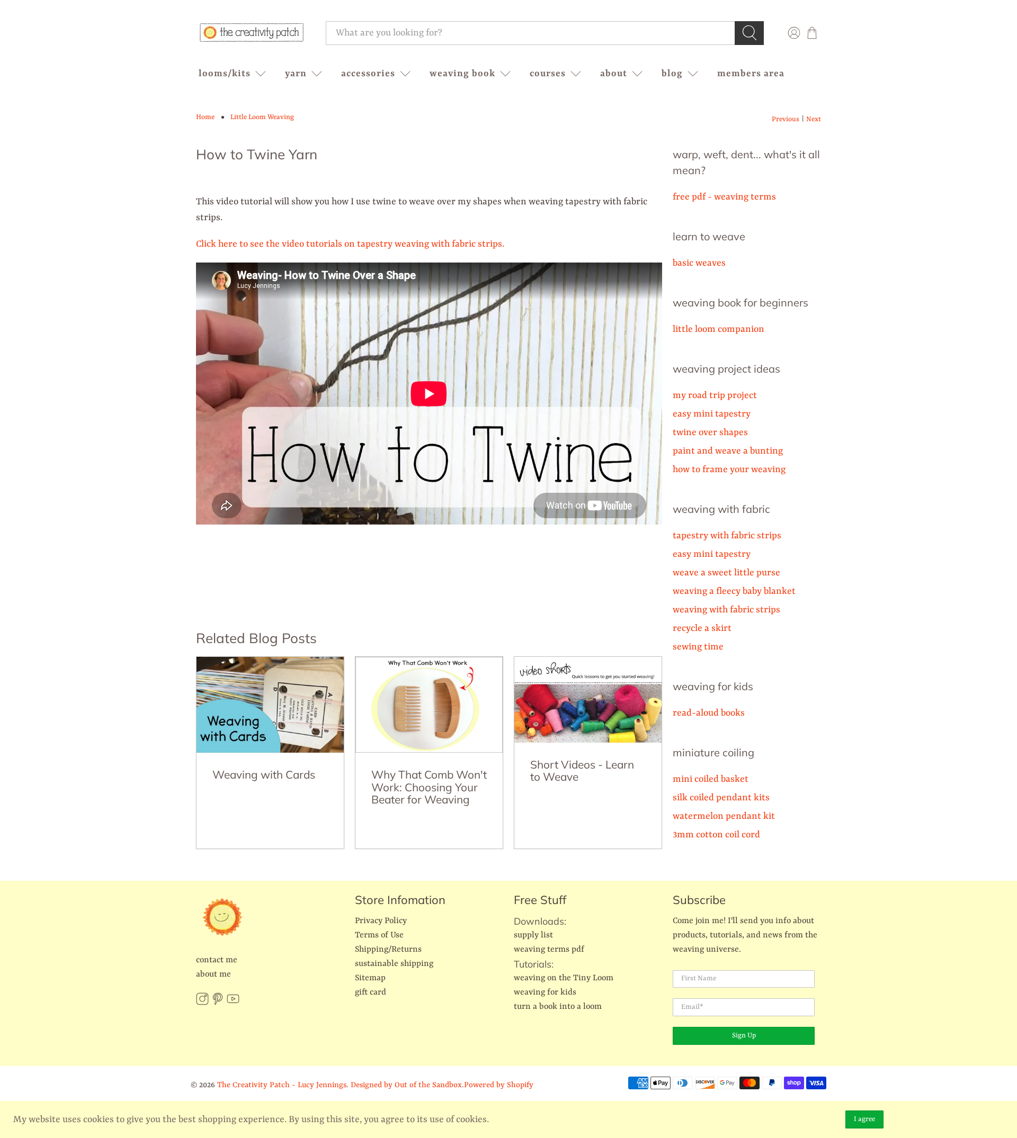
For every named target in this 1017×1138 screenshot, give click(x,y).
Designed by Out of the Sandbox (406, 1085)
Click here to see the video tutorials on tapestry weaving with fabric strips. (350, 244)
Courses (548, 73)
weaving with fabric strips (726, 609)
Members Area (750, 73)
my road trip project (715, 395)
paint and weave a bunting (728, 451)
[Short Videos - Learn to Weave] (588, 700)
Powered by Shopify (498, 1085)
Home (205, 117)
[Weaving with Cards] (270, 705)
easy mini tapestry (712, 414)
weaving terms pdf (549, 949)
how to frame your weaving (729, 469)
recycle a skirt (702, 628)
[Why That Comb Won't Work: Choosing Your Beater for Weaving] (429, 705)
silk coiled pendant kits (721, 797)
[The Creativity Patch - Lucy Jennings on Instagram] (202, 1003)
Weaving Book (462, 73)
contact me (216, 960)
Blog (672, 73)
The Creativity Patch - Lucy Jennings (281, 1085)
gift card (370, 992)
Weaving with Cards (263, 774)
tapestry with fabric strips (727, 535)
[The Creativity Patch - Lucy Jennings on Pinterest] (217, 1003)
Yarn (296, 73)
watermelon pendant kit (724, 816)
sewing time (698, 647)
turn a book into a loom (558, 1006)
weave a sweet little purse (726, 572)
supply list (533, 935)
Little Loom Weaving (262, 117)
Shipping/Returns (388, 949)
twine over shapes (710, 432)
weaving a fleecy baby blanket (734, 591)
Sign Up (744, 1036)
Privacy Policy (381, 921)
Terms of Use (379, 935)
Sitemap (370, 978)
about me (213, 974)
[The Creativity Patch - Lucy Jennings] (252, 33)
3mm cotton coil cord (716, 834)
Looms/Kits (225, 73)
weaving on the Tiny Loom (563, 978)
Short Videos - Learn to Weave (582, 770)
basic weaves (699, 263)
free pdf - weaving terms (724, 197)
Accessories (368, 73)
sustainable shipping (394, 964)
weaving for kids (545, 992)
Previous (785, 119)
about (613, 73)
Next (813, 119)
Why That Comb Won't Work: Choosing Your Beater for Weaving (429, 786)
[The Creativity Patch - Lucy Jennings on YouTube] (233, 1003)
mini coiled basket (710, 779)
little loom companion (718, 329)
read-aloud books (709, 713)
